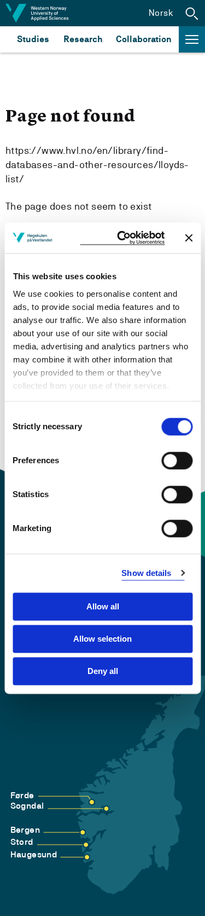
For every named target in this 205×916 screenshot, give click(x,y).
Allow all (102, 606)
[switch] (176, 460)
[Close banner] (188, 237)
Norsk (161, 13)
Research (82, 39)
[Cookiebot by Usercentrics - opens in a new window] (122, 238)
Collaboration (144, 39)
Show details (146, 573)
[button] (192, 13)
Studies (33, 39)
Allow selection (102, 638)
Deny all (102, 671)
